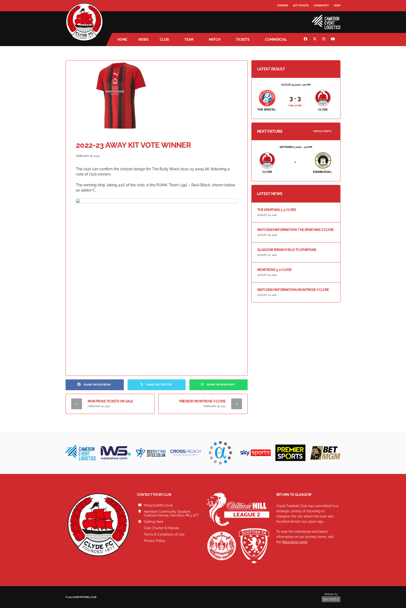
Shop (337, 5)
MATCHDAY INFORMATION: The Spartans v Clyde (295, 230)
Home (122, 39)
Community (321, 5)
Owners (282, 5)
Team (188, 39)
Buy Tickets (300, 5)
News (143, 39)
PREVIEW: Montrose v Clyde (202, 401)
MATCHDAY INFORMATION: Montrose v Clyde (293, 290)
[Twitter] (315, 39)
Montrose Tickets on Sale (110, 401)
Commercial (276, 39)
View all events (322, 131)
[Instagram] (324, 39)
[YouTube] (333, 39)
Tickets (243, 39)
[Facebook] (306, 39)
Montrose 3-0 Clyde (274, 270)
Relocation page (294, 542)
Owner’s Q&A (285, 18)
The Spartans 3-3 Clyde (276, 210)
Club (164, 39)
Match (214, 39)
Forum (281, 15)
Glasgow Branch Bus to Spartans (286, 250)
